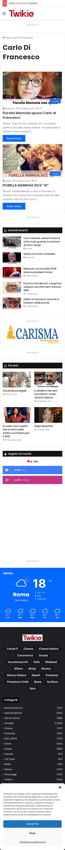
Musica (8, 769)
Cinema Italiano (48, 648)
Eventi (7, 743)
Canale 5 (12, 648)
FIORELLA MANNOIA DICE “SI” (26, 185)
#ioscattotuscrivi (13, 707)
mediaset (51, 662)
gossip (43, 655)
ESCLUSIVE (10, 738)
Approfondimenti (13, 713)
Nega (32, 833)
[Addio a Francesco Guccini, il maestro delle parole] (12, 304)
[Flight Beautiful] (48, 415)
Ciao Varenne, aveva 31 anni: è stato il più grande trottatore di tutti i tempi (42, 241)
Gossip (8, 748)
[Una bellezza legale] (17, 379)
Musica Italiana (16, 675)
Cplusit (8, 181)
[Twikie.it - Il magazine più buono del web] (21, 13)
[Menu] (4, 14)
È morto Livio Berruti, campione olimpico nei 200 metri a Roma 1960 (43, 287)
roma (37, 681)
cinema (28, 648)
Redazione (10, 108)
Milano (18, 668)
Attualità (9, 723)
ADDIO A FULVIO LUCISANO (39, 254)
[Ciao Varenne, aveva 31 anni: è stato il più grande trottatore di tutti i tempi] (12, 242)
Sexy (33, 688)
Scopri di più (14, 138)
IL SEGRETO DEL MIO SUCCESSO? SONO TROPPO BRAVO (46, 394)
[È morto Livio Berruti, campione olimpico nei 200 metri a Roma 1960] (12, 288)
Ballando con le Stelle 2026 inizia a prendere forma (40, 270)
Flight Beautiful (43, 426)
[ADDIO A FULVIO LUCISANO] (12, 258)
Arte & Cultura (12, 718)
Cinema (8, 728)
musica (46, 668)
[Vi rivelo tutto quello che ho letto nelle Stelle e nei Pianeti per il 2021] (17, 415)
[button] (60, 787)
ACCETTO (32, 824)
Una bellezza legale (14, 390)
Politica (8, 779)
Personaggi (10, 774)
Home (8, 37)
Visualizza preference (32, 842)
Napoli (36, 675)
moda (32, 668)
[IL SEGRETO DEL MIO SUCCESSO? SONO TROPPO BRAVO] (48, 379)
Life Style (9, 759)
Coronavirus (25, 655)
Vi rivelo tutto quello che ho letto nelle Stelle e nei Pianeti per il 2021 (16, 431)
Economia (9, 733)
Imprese (8, 754)
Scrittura (52, 681)
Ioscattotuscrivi (18, 662)
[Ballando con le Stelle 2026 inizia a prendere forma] (12, 273)
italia (37, 662)
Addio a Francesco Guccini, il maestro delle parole (41, 301)
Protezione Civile (17, 681)
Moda (7, 764)
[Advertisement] (32, 522)
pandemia (52, 675)
